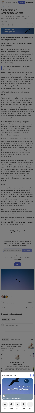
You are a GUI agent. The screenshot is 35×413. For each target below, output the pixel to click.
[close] (32, 375)
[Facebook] (11, 404)
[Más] (30, 404)
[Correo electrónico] (17, 404)
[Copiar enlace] (5, 404)
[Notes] (23, 404)
